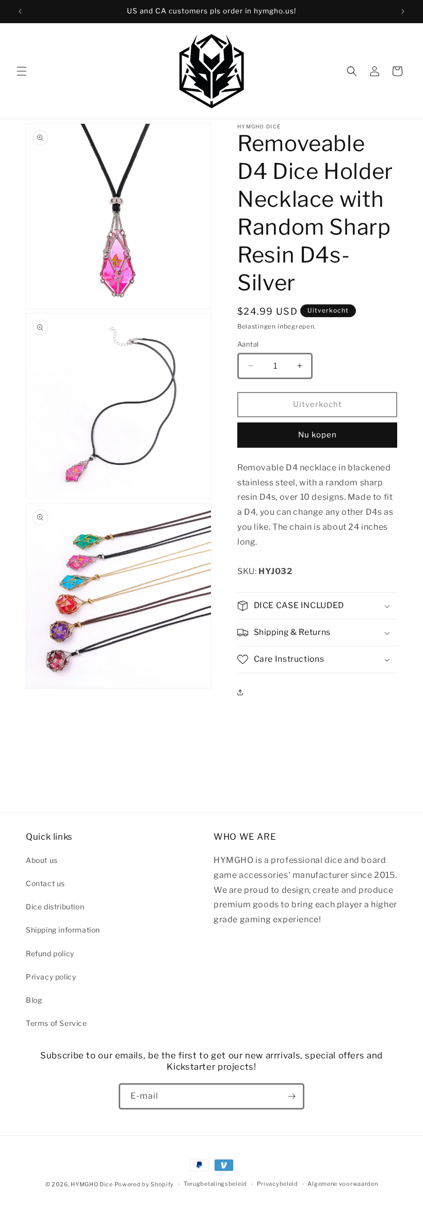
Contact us (45, 883)
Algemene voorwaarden (342, 1183)
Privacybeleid (277, 1183)
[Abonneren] (291, 1096)
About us (42, 860)
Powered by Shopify (144, 1184)
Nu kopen (317, 434)
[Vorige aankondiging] (20, 11)
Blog (34, 999)
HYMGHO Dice (92, 1184)
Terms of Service (56, 1023)
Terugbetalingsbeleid (215, 1183)
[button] (21, 71)
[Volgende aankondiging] (403, 11)
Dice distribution (55, 906)
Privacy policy (51, 976)
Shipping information (63, 929)
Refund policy (50, 953)
